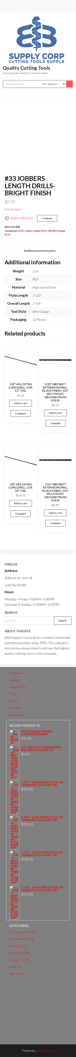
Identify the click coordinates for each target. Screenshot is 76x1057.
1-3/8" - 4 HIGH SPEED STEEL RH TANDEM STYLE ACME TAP (42, 818)
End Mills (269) (19, 953)
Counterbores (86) (22, 932)
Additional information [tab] (40, 250)
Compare (47, 218)
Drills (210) (17, 946)
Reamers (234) (19, 960)
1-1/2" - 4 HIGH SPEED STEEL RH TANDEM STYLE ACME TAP (42, 783)
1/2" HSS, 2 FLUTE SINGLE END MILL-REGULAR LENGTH (41, 748)
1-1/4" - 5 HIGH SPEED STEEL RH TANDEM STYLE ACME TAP (42, 853)
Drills (21, 230)
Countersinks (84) (21, 939)
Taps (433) (16, 974)
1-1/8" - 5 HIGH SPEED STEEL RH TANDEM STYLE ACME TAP (42, 889)
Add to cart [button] (20, 403)
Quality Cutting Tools (26, 68)
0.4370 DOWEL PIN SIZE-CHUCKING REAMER (37, 733)
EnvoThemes (45, 1051)
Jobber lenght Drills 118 (38, 230)
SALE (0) (15, 967)
